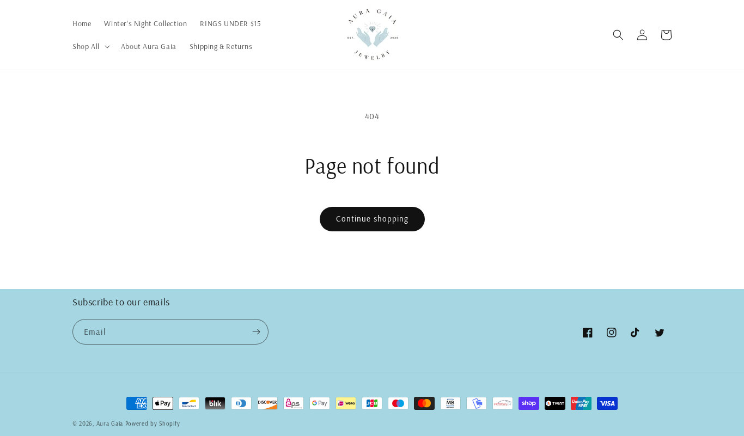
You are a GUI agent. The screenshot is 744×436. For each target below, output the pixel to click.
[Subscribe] (256, 332)
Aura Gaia (109, 423)
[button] (90, 46)
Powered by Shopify (152, 423)
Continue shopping (372, 218)
